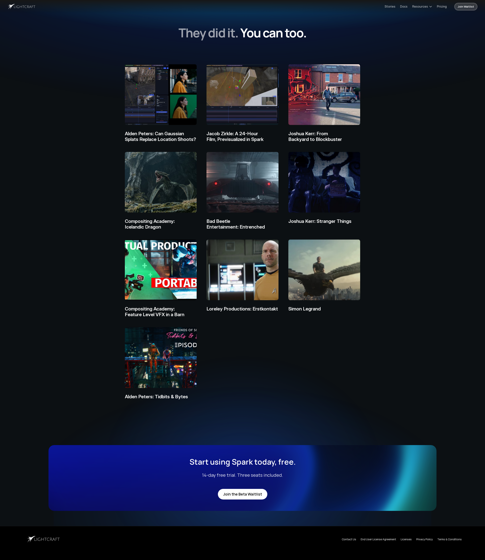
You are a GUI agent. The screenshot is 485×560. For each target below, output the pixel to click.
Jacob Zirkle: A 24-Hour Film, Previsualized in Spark (235, 136)
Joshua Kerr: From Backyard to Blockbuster (315, 136)
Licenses (406, 539)
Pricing (442, 6)
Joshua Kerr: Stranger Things (319, 221)
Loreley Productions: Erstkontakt (242, 309)
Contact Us (349, 539)
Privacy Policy (424, 539)
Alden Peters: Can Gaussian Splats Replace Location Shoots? (160, 136)
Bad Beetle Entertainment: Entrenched (236, 224)
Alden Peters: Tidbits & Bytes (156, 396)
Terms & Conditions (449, 539)
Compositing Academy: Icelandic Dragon (150, 224)
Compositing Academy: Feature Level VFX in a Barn (154, 311)
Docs (404, 6)
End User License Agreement (378, 539)
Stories (390, 6)
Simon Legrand (304, 309)
